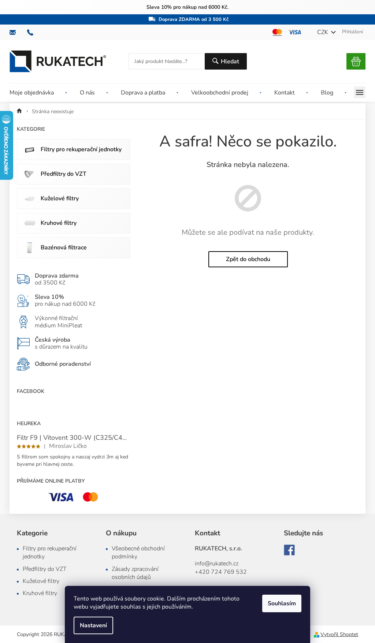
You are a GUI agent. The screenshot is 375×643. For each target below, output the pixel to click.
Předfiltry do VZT (63, 174)
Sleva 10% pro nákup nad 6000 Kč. (187, 7)
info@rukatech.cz (216, 564)
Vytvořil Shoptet (339, 634)
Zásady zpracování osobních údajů (135, 573)
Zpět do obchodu (248, 259)
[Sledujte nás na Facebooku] (289, 549)
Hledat (230, 61)
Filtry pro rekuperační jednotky (81, 149)
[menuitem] (38, 92)
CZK (323, 32)
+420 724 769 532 (221, 572)
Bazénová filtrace (64, 248)
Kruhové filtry (59, 223)
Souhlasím (282, 603)
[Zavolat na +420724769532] (33, 32)
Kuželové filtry (60, 198)
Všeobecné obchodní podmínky (138, 552)
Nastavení (93, 625)
